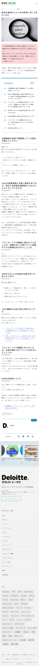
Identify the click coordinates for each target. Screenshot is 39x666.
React (31, 600)
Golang (5, 600)
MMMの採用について (15, 128)
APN (14, 591)
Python (23, 600)
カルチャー (28, 608)
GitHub (32, 595)
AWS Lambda (29, 591)
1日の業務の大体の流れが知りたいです (21, 116)
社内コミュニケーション (10, 640)
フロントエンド (7, 558)
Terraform (25, 604)
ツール (5, 620)
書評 (4, 636)
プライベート (6, 545)
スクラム (5, 616)
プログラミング (7, 549)
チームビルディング (28, 616)
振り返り (26, 632)
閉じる (32, 83)
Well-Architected (8, 608)
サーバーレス (6, 528)
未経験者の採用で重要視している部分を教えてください (21, 89)
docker (24, 595)
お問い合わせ (16, 659)
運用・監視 (15, 644)
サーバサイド (15, 612)
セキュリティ (15, 616)
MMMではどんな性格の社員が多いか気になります (21, 111)
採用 (19, 9)
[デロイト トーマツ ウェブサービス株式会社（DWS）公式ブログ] (8, 4)
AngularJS (6, 591)
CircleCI (5, 595)
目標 (10, 636)
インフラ (5, 524)
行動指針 (5, 644)
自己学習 (31, 640)
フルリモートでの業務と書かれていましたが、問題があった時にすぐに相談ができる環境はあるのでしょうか (21, 104)
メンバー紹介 (6, 562)
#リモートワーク (7, 413)
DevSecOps (15, 595)
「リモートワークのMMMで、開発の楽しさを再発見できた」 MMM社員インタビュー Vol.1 (20, 330)
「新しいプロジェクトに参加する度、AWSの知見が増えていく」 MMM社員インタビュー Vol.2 (20, 338)
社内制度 (5, 575)
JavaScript (14, 600)
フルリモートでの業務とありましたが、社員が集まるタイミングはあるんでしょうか (21, 122)
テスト (12, 620)
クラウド (5, 612)
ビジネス (5, 541)
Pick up (4, 520)
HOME (3, 654)
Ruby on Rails (7, 604)
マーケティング (21, 628)
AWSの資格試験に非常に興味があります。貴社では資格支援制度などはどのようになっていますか (21, 96)
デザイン (5, 532)
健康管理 (17, 632)
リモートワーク (7, 566)
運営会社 (8, 659)
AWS (3, 515)
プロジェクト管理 (8, 553)
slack (16, 604)
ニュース (20, 620)
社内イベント (19, 636)
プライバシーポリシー (27, 659)
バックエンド (6, 537)
